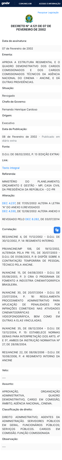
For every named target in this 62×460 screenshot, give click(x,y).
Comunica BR (25, 3)
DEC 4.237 (8, 203)
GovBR (5, 3)
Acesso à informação (49, 3)
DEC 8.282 (31, 219)
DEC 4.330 (9, 211)
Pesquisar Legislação (48, 12)
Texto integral (11, 167)
